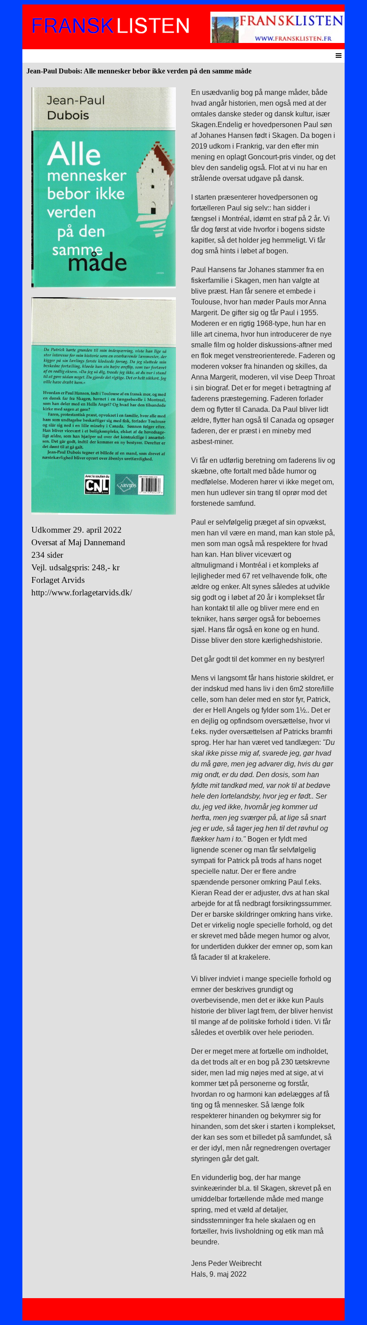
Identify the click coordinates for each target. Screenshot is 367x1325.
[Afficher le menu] (338, 55)
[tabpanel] (103, 343)
